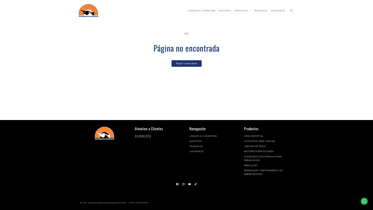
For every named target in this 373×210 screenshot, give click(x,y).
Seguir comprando (186, 63)
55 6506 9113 (143, 135)
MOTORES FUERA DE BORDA (259, 151)
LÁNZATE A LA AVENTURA (203, 136)
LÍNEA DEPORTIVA (253, 136)
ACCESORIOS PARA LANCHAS (259, 141)
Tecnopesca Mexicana (97, 203)
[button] (242, 11)
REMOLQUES (250, 165)
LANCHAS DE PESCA (255, 146)
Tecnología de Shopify (116, 203)
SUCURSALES (196, 151)
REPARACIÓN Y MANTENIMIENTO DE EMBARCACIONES (263, 172)
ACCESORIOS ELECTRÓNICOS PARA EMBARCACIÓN (263, 158)
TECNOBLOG (196, 146)
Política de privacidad (138, 203)
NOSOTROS (195, 141)
